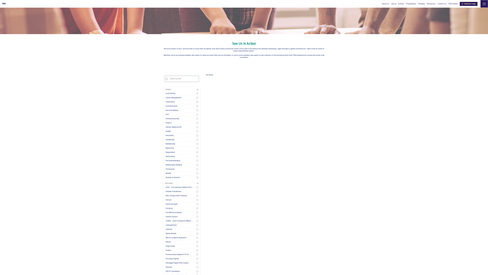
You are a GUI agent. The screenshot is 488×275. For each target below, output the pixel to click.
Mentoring (170, 148)
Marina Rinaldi (171, 233)
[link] (385, 4)
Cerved (168, 200)
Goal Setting (170, 93)
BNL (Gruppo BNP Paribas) (176, 196)
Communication (172, 106)
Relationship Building (174, 165)
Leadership (170, 140)
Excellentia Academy (174, 212)
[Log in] (484, 4)
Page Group (170, 246)
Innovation (170, 135)
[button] (469, 4)
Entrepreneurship (172, 119)
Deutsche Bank (172, 204)
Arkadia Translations (173, 191)
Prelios (168, 250)
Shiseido (169, 267)
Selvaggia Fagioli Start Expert (177, 263)
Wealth (168, 173)
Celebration (170, 102)
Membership (170, 144)
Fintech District (172, 217)
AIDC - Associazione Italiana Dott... (179, 187)
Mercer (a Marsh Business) (176, 238)
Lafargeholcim (171, 225)
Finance (169, 123)
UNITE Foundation (173, 271)
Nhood (168, 242)
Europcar (169, 208)
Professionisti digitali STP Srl (177, 254)
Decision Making (172, 110)
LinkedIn (169, 229)
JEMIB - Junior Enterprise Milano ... (179, 221)
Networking (170, 156)
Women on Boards (173, 177)
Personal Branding (173, 161)
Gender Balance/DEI (174, 127)
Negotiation (170, 152)
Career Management (173, 98)
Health (168, 131)
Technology (170, 169)
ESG (167, 114)
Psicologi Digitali (172, 259)
